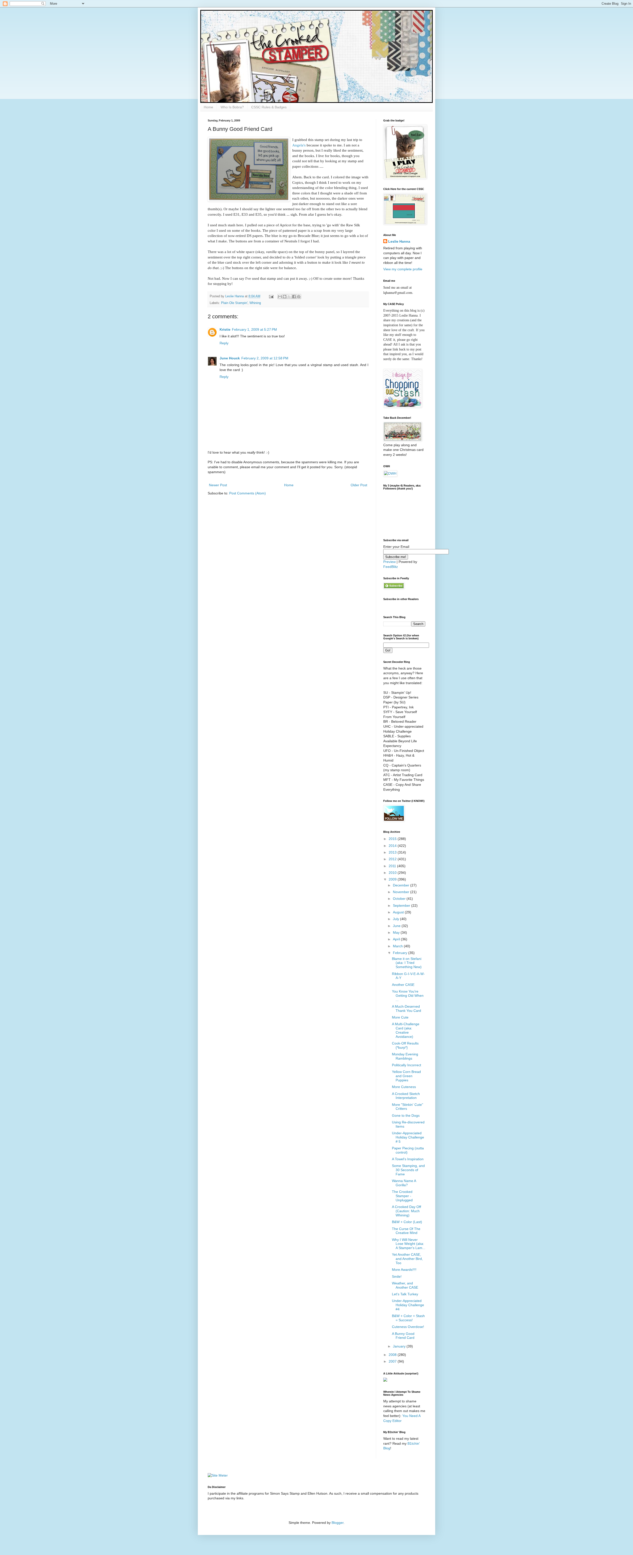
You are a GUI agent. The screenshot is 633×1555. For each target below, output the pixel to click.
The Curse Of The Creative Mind (406, 1231)
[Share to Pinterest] (298, 296)
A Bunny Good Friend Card (403, 1336)
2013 (393, 852)
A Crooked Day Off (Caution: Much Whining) (406, 1211)
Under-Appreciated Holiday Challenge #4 (408, 1305)
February (400, 953)
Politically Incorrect (406, 1065)
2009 (393, 879)
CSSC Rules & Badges (269, 107)
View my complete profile (402, 269)
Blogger (337, 1523)
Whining (255, 303)
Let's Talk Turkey (405, 1294)
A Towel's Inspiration (408, 1159)
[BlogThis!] (284, 296)
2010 (393, 873)
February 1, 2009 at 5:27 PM (254, 329)
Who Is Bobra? (232, 107)
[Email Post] (271, 296)
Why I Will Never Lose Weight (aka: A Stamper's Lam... (408, 1244)
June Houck (230, 358)
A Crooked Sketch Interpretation (406, 1096)
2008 (393, 1355)
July (396, 919)
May (397, 932)
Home (208, 107)
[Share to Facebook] (294, 296)
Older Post (359, 485)
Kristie (225, 329)
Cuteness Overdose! (408, 1327)
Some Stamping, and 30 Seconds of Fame (408, 1170)
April (397, 939)
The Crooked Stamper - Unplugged (402, 1196)
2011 (393, 866)
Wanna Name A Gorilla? (404, 1183)
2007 (393, 1361)
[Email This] (279, 296)
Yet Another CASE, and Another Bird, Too (407, 1259)
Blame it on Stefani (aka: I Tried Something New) (407, 963)
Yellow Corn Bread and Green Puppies (406, 1076)
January (400, 1346)
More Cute (400, 1017)
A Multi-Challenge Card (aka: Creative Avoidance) (405, 1030)
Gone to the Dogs (406, 1115)
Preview (389, 562)
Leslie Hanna (399, 241)
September (402, 905)
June (397, 926)
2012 (393, 859)
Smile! (397, 1276)
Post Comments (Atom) (247, 493)
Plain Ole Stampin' (234, 303)
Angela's (299, 145)
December (401, 885)
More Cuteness (404, 1087)
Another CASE (403, 985)
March (398, 946)
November (401, 892)
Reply (224, 343)
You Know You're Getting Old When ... (408, 995)
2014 (393, 846)
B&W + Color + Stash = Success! (408, 1318)
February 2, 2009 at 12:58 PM (264, 358)
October (400, 899)
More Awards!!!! (404, 1270)
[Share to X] (289, 296)
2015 (393, 839)
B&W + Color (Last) (407, 1222)
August (399, 912)
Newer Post (218, 485)
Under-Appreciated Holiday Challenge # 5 (408, 1137)
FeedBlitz (390, 567)
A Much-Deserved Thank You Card (406, 1008)
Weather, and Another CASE (405, 1285)
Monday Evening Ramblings (405, 1056)
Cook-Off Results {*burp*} (405, 1045)
